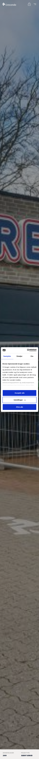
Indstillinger (18, 400)
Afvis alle (19, 407)
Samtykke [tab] (7, 356)
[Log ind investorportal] (29, 4)
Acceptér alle (19, 393)
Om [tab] (32, 356)
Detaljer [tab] (20, 356)
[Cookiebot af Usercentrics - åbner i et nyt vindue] (28, 350)
